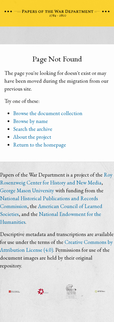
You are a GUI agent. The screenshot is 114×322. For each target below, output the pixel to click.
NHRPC (71, 291)
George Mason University (27, 190)
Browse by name (30, 121)
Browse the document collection (47, 113)
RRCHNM (14, 291)
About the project (32, 136)
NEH (100, 291)
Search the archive (32, 129)
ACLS (43, 291)
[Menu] (57, 37)
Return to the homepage (39, 144)
